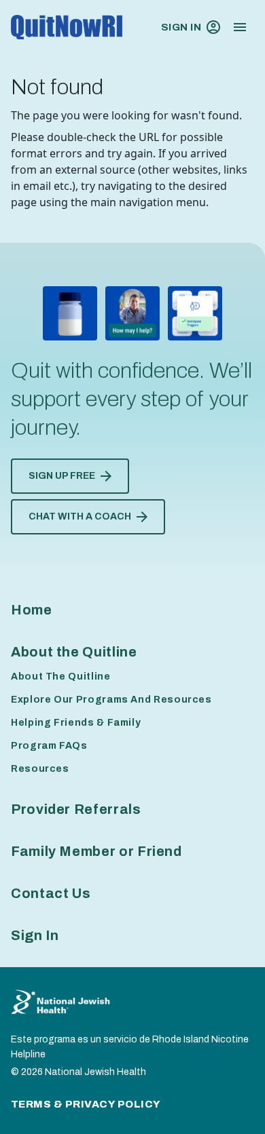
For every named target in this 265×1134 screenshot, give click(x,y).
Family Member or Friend (96, 851)
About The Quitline (61, 676)
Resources (40, 769)
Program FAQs (49, 746)
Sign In (181, 27)
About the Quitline (74, 651)
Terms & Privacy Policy (86, 1104)
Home (31, 609)
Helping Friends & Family (76, 723)
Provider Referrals (76, 809)
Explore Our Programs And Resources (111, 700)
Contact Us (50, 893)
